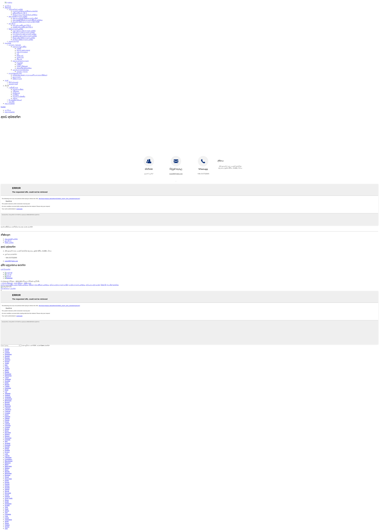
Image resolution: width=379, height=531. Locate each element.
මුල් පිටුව (8, 6)
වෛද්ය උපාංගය (22, 71)
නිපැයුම (19, 59)
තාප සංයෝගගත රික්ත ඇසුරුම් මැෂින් (25, 18)
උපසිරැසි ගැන (13, 87)
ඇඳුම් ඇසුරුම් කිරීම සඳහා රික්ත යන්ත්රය (14, 285)
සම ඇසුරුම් (17, 77)
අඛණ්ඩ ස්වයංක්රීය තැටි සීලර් (23, 27)
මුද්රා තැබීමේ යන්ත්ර (16, 9)
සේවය (15, 98)
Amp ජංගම (27, 283)
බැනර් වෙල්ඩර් (14, 41)
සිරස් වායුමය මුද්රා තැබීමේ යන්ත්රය (25, 15)
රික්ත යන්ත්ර (9, 242)
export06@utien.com (175, 174)
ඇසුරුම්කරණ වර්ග (15, 73)
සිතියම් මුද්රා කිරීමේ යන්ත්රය (39, 285)
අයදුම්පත (8, 43)
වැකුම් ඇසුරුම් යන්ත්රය (77, 285)
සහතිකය (16, 94)
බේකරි (19, 48)
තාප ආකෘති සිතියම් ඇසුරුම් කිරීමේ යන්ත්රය (28, 20)
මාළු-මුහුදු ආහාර (22, 52)
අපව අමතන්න (10, 103)
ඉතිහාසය (16, 91)
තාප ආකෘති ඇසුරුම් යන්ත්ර (18, 16)
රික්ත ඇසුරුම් (17, 78)
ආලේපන (20, 62)
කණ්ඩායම (16, 93)
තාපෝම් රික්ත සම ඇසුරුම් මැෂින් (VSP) (26, 22)
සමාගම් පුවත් (13, 84)
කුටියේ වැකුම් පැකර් (93, 285)
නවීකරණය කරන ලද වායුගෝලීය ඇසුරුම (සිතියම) (30, 75)
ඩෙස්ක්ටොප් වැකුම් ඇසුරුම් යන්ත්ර (25, 36)
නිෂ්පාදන (8, 7)
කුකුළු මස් (20, 55)
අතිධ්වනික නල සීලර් (20, 13)
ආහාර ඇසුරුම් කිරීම (19, 46)
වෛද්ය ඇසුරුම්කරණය (21, 70)
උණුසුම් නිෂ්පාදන (7, 283)
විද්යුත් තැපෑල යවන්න (8, 288)
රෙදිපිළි (19, 64)
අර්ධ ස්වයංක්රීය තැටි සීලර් (22, 25)
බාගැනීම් (12, 102)
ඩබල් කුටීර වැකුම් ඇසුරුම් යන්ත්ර (24, 30)
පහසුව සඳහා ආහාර (23, 50)
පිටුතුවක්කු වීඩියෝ (15, 100)
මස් (18, 54)
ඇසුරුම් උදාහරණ (15, 45)
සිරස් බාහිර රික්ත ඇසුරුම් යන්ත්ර (24, 38)
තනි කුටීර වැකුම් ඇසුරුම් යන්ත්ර (24, 32)
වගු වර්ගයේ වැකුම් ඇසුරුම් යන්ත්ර (24, 34)
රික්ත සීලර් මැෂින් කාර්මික (109, 285)
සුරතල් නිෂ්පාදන (22, 66)
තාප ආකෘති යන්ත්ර (11, 239)
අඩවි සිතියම (18, 283)
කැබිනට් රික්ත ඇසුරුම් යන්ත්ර (23, 39)
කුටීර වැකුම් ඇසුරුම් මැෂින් (59, 285)
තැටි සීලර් (12, 23)
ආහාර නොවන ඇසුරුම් (21, 61)
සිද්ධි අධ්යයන (13, 82)
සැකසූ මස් (20, 57)
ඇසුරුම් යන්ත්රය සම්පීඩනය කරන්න (25, 11)
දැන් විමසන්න (5, 269)
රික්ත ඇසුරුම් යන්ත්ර (16, 29)
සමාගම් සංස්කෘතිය (19, 96)
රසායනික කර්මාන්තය (24, 68)
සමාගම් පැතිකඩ (18, 89)
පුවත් (6, 80)
